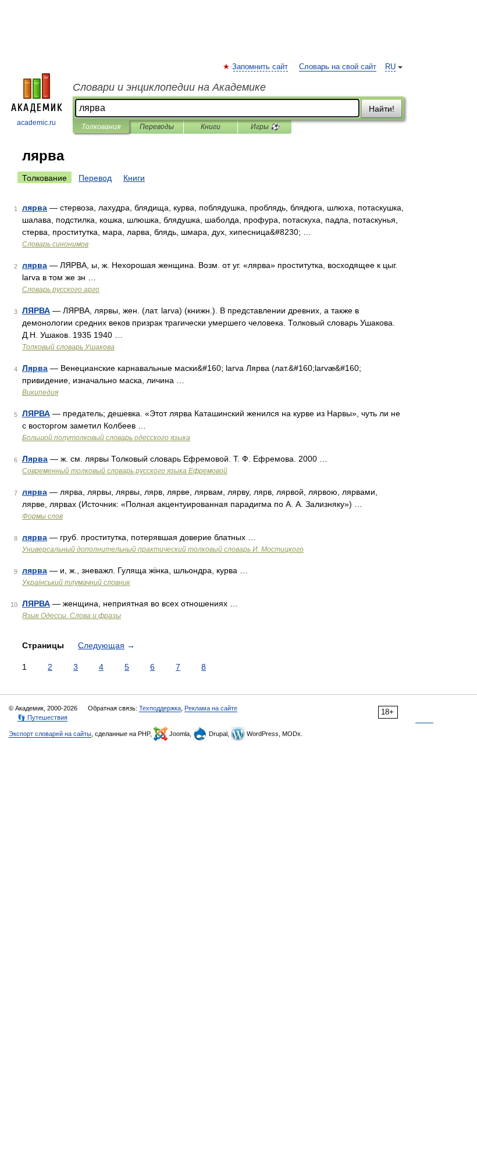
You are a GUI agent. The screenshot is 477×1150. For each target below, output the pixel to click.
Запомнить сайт (260, 67)
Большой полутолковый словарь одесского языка (106, 438)
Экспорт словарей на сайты (50, 733)
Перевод (95, 178)
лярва (34, 207)
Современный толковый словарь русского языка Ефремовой (124, 471)
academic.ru (36, 123)
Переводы (157, 127)
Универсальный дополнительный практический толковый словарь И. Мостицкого (163, 549)
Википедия (40, 392)
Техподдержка (160, 708)
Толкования (100, 127)
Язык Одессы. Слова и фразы (71, 616)
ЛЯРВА (36, 310)
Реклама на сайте (210, 708)
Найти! (381, 108)
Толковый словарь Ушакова (68, 347)
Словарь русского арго (60, 289)
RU (390, 67)
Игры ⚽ (265, 127)
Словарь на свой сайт (337, 67)
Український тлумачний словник (76, 582)
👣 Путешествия (42, 717)
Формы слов (42, 516)
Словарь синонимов (55, 244)
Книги (210, 127)
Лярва (35, 368)
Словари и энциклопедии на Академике (169, 87)
